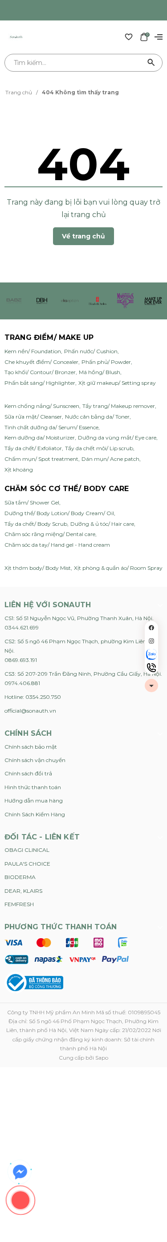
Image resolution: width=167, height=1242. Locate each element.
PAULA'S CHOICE (27, 863)
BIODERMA (20, 877)
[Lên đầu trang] (151, 685)
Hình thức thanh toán (32, 787)
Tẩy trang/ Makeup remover (118, 406)
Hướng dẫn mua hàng (33, 800)
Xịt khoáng (18, 469)
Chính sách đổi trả (28, 773)
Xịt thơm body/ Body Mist (37, 568)
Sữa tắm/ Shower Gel (31, 502)
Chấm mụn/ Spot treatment (41, 459)
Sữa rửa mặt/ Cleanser (33, 416)
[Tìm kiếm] (151, 63)
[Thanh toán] (66, 950)
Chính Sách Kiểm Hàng (34, 814)
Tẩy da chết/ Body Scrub (35, 523)
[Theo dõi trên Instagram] (151, 641)
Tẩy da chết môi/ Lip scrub (99, 448)
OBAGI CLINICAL (26, 850)
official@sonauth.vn (30, 710)
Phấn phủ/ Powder (106, 362)
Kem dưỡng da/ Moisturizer (39, 437)
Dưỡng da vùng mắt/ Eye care (117, 437)
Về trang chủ (83, 236)
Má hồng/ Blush (99, 372)
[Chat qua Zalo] (151, 654)
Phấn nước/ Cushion (91, 351)
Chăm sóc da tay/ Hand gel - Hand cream (57, 544)
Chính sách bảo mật (30, 746)
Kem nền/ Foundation (32, 351)
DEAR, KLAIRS (23, 890)
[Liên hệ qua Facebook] (20, 1172)
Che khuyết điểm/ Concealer (41, 362)
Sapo (101, 1057)
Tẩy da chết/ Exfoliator (33, 448)
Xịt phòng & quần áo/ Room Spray (118, 568)
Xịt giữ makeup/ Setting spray (117, 382)
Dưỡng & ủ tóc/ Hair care (102, 523)
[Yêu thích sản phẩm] (128, 36)
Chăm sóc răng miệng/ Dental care (49, 534)
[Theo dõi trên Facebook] (151, 627)
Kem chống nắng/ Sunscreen (41, 406)
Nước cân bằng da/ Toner (97, 416)
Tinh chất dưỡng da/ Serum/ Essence (51, 427)
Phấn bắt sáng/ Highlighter (39, 382)
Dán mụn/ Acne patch (110, 459)
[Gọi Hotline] (151, 667)
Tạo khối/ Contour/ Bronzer (40, 372)
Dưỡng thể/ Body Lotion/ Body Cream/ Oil (59, 513)
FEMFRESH (19, 904)
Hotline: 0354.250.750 (32, 697)
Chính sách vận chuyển (34, 760)
